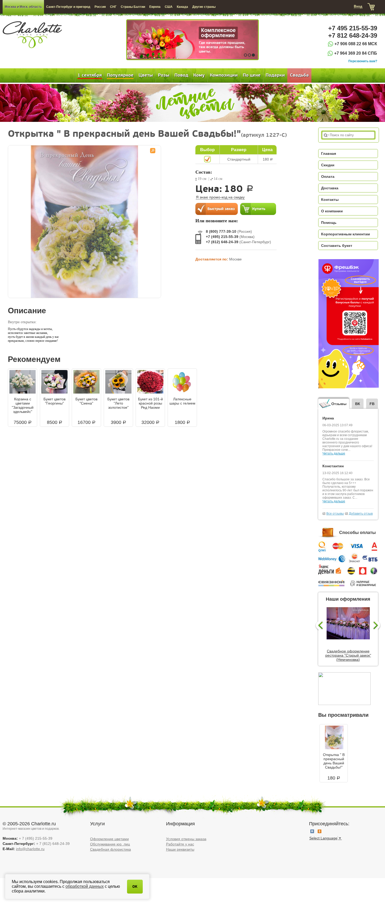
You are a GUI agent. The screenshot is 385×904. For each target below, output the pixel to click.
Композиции (224, 75)
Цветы (146, 75)
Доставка (329, 188)
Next (377, 626)
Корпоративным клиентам (345, 234)
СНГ (113, 7)
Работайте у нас (180, 844)
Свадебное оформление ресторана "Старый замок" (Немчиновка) (348, 655)
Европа (155, 7)
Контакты (330, 199)
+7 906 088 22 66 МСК (355, 44)
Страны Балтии (133, 7)
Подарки (275, 75)
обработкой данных (84, 886)
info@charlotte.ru (30, 849)
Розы (163, 75)
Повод (181, 75)
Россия (100, 7)
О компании (332, 211)
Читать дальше (333, 453)
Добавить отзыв (361, 513)
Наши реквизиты (180, 849)
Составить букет (336, 245)
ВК (357, 404)
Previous (319, 626)
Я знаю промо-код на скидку (220, 197)
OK (135, 886)
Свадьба (299, 75)
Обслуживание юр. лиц (110, 844)
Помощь (329, 222)
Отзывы (338, 404)
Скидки (327, 165)
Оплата (327, 176)
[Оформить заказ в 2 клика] (216, 209)
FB (372, 404)
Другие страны (204, 7)
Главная (328, 153)
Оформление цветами (109, 839)
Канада (182, 7)
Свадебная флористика (110, 849)
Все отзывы (335, 513)
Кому (199, 75)
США (169, 7)
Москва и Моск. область (23, 7)
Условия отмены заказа (186, 839)
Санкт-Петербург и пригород (68, 7)
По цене (252, 75)
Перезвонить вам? (362, 61)
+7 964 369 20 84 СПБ (355, 53)
